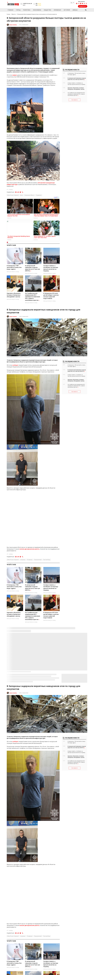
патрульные (29, 559)
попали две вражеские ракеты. (29, 549)
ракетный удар (46, 559)
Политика (26, 10)
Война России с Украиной (13, 195)
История (67, 10)
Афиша (75, 10)
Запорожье (22, 559)
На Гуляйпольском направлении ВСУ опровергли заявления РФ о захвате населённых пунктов (32, 296)
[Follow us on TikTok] (84, 3)
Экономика (37, 10)
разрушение (38, 195)
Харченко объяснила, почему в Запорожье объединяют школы (14, 295)
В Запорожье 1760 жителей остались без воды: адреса (14, 267)
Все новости (74, 99)
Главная (10, 10)
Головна (8, 14)
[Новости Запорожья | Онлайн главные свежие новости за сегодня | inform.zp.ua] (13, 4)
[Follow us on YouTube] (82, 3)
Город (18, 10)
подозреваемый (37, 559)
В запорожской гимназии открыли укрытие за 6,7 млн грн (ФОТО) (32, 268)
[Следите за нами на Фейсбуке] (76, 3)
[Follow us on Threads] (86, 3)
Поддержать (82, 6)
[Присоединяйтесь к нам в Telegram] (80, 3)
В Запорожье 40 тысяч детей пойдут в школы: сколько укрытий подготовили (51, 295)
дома (21, 195)
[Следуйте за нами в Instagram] (78, 3)
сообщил (15, 365)
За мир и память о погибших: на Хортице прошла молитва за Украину (50, 268)
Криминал (57, 10)
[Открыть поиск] (86, 10)
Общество (47, 10)
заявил (14, 75)
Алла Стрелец (13, 24)
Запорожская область (29, 195)
